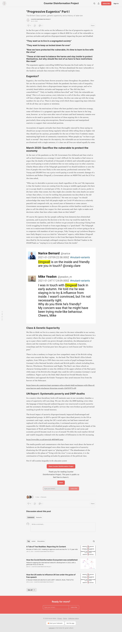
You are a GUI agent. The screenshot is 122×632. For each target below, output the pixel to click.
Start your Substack (56, 623)
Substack (51, 628)
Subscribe (106, 3)
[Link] (23, 40)
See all (30, 590)
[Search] (94, 3)
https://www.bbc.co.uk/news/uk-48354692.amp (44, 439)
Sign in (116, 3)
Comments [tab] (30, 517)
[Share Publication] (98, 3)
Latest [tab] (33, 541)
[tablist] (34, 517)
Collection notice (73, 618)
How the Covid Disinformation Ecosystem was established (51, 560)
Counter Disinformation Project (41, 19)
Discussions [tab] (41, 541)
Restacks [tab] (39, 517)
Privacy (59, 618)
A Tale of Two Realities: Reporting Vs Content (46, 547)
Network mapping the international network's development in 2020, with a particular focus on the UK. (50, 563)
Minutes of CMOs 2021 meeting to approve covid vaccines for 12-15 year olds (52, 549)
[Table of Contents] (2, 316)
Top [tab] (28, 541)
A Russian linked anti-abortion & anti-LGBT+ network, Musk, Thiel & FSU (50, 580)
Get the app (70, 623)
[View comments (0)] (35, 25)
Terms (65, 618)
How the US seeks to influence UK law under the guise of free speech (50, 576)
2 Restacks (43, 497)
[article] (61, 550)
